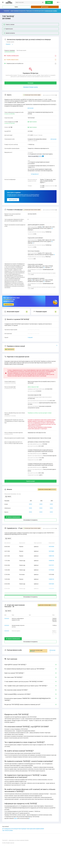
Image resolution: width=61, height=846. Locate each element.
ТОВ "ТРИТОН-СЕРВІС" (7, 830)
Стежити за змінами (10, 24)
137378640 (51, 569)
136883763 (51, 579)
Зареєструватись (13, 199)
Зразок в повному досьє (14, 517)
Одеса (15, 818)
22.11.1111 (6, 630)
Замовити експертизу (10, 33)
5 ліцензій (30, 337)
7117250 (42, 185)
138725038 (51, 546)
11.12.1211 (6, 625)
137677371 (51, 565)
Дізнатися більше (9, 304)
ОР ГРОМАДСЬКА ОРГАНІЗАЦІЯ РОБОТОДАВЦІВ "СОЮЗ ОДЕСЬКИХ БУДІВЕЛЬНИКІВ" (23, 828)
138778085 (51, 551)
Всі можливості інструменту (30, 520)
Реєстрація (45, 6)
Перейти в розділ (30, 481)
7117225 (42, 187)
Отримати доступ (10, 349)
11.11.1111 (6, 618)
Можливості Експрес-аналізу (30, 87)
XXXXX (30, 504)
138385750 (51, 560)
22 (52, 241)
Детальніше (53, 139)
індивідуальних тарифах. (51, 10)
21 (52, 228)
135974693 (51, 583)
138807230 (51, 555)
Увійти (16, 6)
